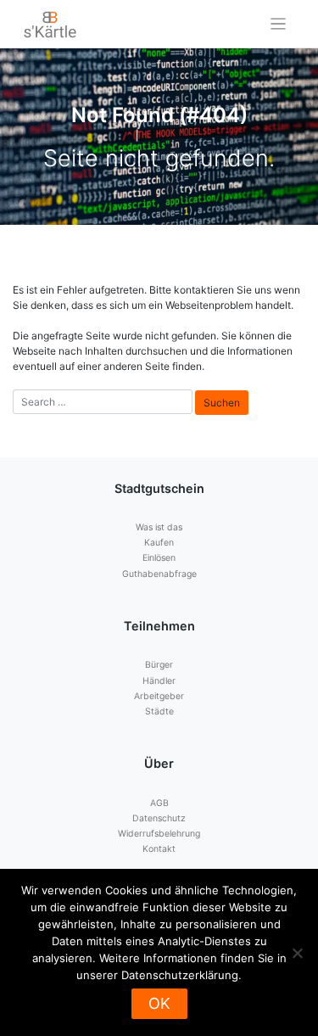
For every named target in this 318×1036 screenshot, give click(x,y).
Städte (159, 711)
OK (159, 1003)
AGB (159, 803)
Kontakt (159, 848)
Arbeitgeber (159, 696)
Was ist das (159, 527)
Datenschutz (159, 818)
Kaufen (159, 542)
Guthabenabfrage (159, 574)
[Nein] (296, 952)
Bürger (159, 664)
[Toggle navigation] (278, 24)
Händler (159, 680)
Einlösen (159, 557)
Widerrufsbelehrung (159, 833)
